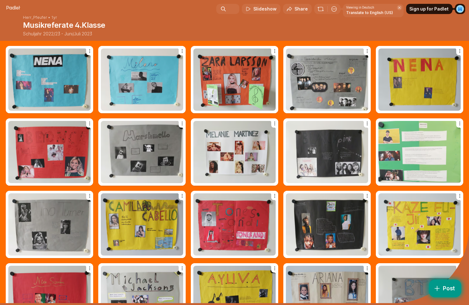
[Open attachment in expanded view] (49, 79)
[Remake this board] (320, 9)
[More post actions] (89, 51)
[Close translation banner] (399, 7)
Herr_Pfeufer (35, 17)
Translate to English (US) (369, 12)
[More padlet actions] (334, 9)
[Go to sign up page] (460, 9)
